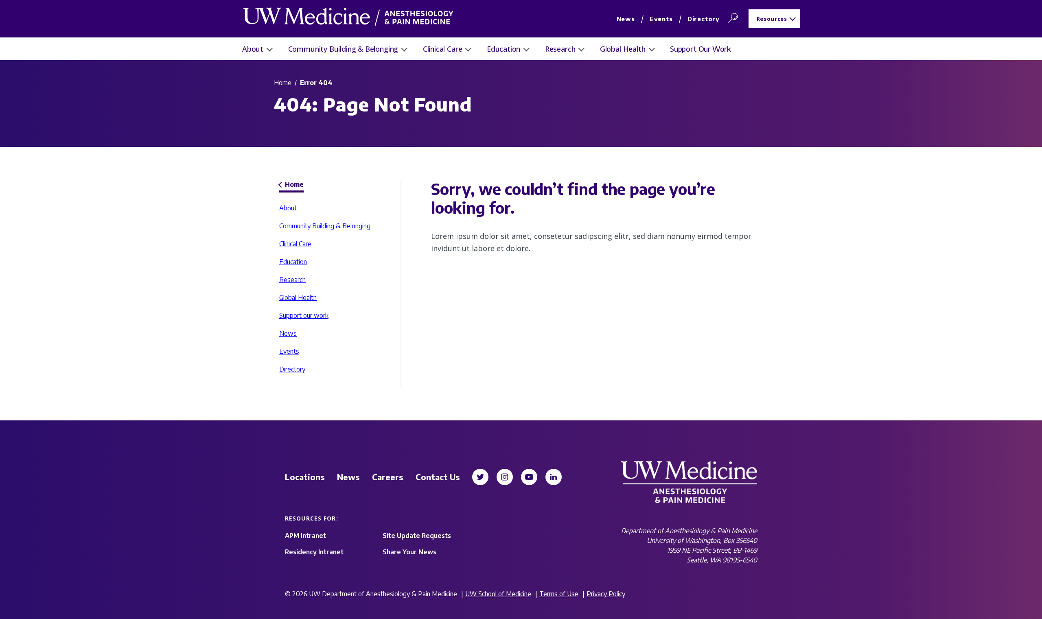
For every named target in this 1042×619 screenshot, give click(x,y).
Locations (305, 477)
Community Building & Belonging (343, 49)
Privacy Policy (606, 594)
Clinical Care (442, 49)
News (626, 18)
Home (282, 83)
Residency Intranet (314, 552)
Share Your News (409, 552)
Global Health (623, 49)
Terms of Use (558, 594)
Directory (703, 18)
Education (503, 49)
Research (560, 49)
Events (661, 18)
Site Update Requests (417, 536)
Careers (387, 477)
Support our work (700, 48)
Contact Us (438, 477)
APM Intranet (305, 536)
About (252, 49)
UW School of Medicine (498, 594)
